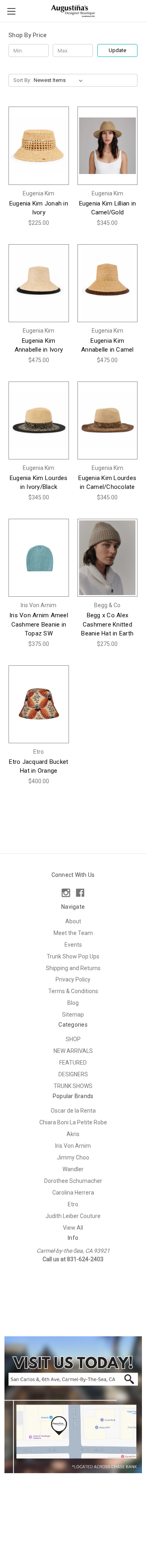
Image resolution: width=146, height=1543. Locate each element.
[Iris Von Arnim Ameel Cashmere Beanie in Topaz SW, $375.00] (38, 557)
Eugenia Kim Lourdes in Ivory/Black (39, 482)
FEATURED (73, 1062)
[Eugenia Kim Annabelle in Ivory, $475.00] (38, 283)
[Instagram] (66, 893)
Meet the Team (73, 933)
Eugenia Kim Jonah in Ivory (38, 208)
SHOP (73, 1039)
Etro (73, 1204)
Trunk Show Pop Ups (73, 956)
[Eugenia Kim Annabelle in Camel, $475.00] (107, 283)
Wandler (73, 1169)
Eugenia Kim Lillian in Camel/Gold (107, 208)
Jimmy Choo (73, 1157)
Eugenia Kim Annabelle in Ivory (39, 345)
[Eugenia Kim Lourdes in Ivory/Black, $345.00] (38, 420)
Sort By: (22, 80)
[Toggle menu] (11, 11)
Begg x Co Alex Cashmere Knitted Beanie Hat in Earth (107, 624)
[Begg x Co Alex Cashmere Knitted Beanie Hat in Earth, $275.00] (107, 557)
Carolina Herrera (73, 1192)
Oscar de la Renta (73, 1110)
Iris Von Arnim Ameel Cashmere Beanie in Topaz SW (38, 624)
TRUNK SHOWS (73, 1086)
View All (73, 1227)
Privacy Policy (73, 979)
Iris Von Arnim (73, 1146)
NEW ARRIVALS (73, 1051)
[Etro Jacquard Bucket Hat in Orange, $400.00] (38, 704)
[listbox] (59, 80)
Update (117, 50)
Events (73, 944)
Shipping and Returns (73, 968)
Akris (73, 1134)
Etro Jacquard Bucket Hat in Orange (38, 766)
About (73, 921)
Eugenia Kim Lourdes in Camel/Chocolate (107, 482)
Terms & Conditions (73, 991)
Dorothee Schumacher (73, 1181)
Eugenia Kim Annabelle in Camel (107, 345)
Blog (73, 1003)
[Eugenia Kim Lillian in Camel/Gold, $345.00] (107, 145)
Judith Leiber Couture (73, 1216)
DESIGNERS (73, 1074)
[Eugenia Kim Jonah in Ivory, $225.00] (38, 145)
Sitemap (73, 1014)
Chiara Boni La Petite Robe (73, 1122)
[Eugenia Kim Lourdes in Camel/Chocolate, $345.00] (107, 420)
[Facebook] (80, 893)
